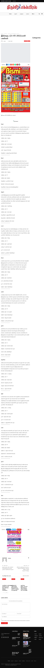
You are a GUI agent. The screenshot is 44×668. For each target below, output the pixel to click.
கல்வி (35, 639)
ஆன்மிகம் (4, 579)
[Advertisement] (22, 24)
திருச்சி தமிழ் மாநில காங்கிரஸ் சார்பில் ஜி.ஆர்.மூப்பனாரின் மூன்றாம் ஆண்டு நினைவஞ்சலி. (8, 568)
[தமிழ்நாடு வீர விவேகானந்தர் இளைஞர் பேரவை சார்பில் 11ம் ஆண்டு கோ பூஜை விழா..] (16, 581)
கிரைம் (40, 639)
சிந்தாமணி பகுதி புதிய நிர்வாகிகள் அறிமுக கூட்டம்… (15, 653)
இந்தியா (36, 637)
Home (10, 13)
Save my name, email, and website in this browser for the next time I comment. (15, 620)
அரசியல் (27, 13)
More (33, 13)
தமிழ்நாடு (21, 13)
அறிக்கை (22, 579)
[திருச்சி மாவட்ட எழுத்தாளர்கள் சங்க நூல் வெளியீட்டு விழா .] (14, 635)
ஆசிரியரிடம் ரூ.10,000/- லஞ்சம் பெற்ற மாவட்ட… (27, 638)
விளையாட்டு (41, 637)
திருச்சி (15, 13)
